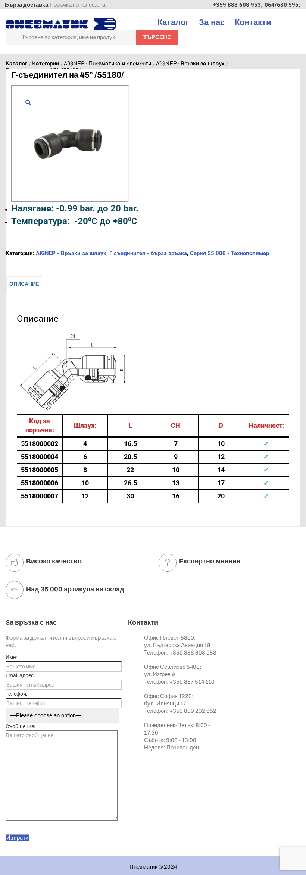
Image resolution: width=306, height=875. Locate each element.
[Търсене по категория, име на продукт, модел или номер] (71, 37)
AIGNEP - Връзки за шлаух (190, 64)
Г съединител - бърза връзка (148, 253)
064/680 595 (282, 4)
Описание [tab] (24, 284)
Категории (45, 64)
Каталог (16, 64)
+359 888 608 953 (237, 4)
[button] (28, 102)
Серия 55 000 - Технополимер (229, 253)
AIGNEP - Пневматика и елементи (107, 64)
